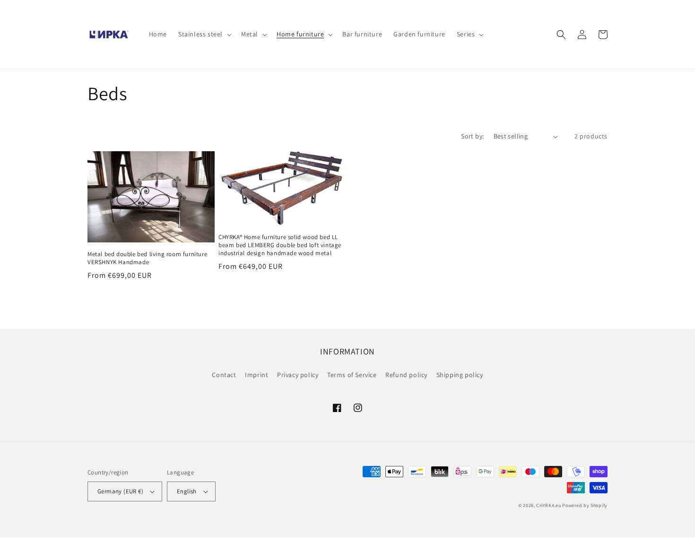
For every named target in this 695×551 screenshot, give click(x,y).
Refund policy (406, 374)
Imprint (256, 374)
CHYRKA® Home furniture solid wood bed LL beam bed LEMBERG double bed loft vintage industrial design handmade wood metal (279, 245)
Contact (224, 374)
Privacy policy (297, 374)
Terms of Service (352, 374)
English (187, 491)
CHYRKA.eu (548, 505)
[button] (204, 34)
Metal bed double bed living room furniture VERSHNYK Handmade (147, 258)
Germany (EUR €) (120, 491)
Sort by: (472, 136)
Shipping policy (459, 374)
